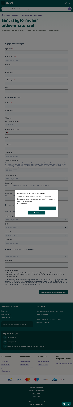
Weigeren (36, 212)
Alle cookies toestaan (47, 208)
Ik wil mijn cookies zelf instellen (26, 208)
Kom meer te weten (22, 203)
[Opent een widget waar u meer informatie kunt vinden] (66, 404)
